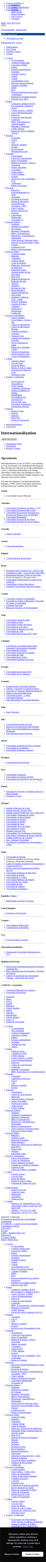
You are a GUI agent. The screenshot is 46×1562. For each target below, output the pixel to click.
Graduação (15, 1067)
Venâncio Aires (17, 1199)
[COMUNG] (23, 1226)
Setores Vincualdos (19, 1101)
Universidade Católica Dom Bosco (20, 584)
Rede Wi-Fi (16, 1147)
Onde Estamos (12, 47)
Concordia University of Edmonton (20, 599)
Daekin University (13, 534)
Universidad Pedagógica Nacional (20, 659)
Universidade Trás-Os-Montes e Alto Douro (24, 833)
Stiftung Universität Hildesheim (19, 693)
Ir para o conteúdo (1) (15, 3)
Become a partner (13, 448)
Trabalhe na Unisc (18, 1044)
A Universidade (17, 1028)
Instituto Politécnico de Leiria (18, 808)
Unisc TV (10, 1020)
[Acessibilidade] (8, 30)
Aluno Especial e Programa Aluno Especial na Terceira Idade (25, 1130)
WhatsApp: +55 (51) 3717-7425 (24, 1213)
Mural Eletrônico (18, 1142)
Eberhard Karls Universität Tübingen (21, 686)
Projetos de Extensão (19, 1104)
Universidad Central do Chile (18, 620)
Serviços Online (12, 1133)
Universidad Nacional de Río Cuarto (21, 510)
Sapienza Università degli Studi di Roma (22, 727)
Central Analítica (13, 1008)
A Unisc (9, 1026)
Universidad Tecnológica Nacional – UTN (23, 508)
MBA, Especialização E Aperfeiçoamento (28, 1072)
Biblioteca (10, 1006)
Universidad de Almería (15, 857)
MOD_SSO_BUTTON (10, 23)
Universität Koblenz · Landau (18, 695)
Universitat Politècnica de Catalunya (20, 990)
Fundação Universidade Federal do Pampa (23, 586)
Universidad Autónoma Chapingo (19, 750)
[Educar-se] (6, 1235)
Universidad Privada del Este (18, 762)
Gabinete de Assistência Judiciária (25, 1165)
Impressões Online (18, 1154)
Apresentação (16, 1092)
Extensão (10, 1090)
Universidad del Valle (15, 655)
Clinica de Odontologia (20, 1160)
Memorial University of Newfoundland (22, 608)
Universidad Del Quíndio (16, 650)
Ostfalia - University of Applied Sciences (22, 689)
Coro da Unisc (17, 1176)
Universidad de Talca (14, 622)
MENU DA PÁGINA (9, 439)
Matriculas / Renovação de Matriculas (26, 1145)
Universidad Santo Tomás (16, 657)
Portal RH (10, 997)
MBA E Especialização (20, 1119)
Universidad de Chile (14, 631)
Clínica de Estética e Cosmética (24, 1170)
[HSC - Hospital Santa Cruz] (13, 1233)
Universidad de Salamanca (17, 889)
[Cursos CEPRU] (8, 1237)
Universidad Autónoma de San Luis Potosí (23, 746)
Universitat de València (15, 886)
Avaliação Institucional (20, 1033)
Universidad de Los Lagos (16, 627)
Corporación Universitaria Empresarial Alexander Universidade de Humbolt (21, 647)
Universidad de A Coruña (16, 877)
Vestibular (15, 1113)
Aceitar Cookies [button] (32, 1554)
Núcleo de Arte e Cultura (21, 1181)
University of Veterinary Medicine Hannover (24, 691)
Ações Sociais (17, 1106)
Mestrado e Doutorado (20, 1069)
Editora (9, 1010)
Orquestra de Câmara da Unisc (23, 1183)
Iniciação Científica (19, 1085)
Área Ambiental (17, 1031)
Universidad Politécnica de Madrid (20, 880)
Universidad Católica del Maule (19, 625)
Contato (9, 54)
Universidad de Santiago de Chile (19, 629)
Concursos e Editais (19, 1035)
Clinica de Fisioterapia (20, 1158)
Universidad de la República (17, 928)
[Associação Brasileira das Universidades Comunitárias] (23, 1221)
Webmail (14, 1151)
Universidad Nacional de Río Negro (20, 519)
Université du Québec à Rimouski (19, 601)
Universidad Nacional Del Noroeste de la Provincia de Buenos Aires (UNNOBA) (22, 514)
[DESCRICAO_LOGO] (11, 43)
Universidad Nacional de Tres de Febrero (22, 522)
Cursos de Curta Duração (21, 1065)
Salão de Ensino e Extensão (22, 1099)
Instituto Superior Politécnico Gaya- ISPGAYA (25, 813)
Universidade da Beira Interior (18, 817)
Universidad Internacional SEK (18, 672)
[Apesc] (4, 1231)
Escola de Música (18, 1179)
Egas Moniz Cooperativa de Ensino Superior (24, 835)
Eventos (14, 1088)
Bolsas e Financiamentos (21, 1126)
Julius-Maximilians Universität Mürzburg (22, 700)
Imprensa (10, 1013)
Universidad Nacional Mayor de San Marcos (24, 779)
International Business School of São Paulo (23, 575)
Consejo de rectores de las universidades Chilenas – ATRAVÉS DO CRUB (22, 977)
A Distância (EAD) (19, 1053)
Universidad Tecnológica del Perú (19, 777)
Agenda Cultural (18, 1174)
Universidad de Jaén (14, 884)
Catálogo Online (18, 1138)
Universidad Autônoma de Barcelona (21, 873)
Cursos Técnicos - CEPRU (22, 1058)
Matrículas (15, 1097)
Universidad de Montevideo (17, 925)
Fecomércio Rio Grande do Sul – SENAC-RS (24, 571)
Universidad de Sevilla (15, 875)
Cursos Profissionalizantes (21, 1060)
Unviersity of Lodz (13, 796)
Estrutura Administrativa (21, 1040)
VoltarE (9, 1004)
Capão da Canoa (18, 1192)
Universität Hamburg (14, 698)
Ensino (9, 1049)
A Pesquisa (15, 1076)
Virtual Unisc (16, 1149)
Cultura (9, 1172)
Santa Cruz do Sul (18, 1190)
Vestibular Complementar (21, 1115)
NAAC (9, 1001)
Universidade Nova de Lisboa (18, 826)
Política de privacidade (15, 1022)
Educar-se (15, 1063)
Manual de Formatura (20, 1140)
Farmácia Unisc (17, 1167)
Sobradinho (16, 1197)
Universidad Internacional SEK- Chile (21, 634)
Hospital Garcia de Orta (15, 831)
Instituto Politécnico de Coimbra (19, 838)
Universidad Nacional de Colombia (20, 653)
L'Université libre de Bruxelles (18, 558)
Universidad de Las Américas (18, 674)
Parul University (12, 712)
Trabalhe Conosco (13, 51)
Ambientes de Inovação (20, 1078)
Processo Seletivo (13, 1110)
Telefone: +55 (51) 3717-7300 (23, 1210)
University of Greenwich (16, 913)
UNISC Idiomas (12, 1017)
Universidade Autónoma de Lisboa (20, 815)
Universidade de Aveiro (15, 829)
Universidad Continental (16, 775)
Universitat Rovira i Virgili (17, 882)
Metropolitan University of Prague (20, 901)
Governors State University (17, 940)
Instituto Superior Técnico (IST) (19, 810)
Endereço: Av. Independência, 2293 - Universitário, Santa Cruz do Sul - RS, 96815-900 (26, 1205)
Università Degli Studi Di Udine (19, 724)
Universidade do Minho (15, 822)
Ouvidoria (15, 1042)
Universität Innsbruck (15, 546)
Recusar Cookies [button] (11, 1554)
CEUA (14, 1081)
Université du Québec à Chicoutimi (25, 602)
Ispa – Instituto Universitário (17, 840)
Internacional (21, 30)
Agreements (11, 446)
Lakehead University (14, 605)
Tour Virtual (11, 49)
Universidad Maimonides (16, 517)
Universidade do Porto (15, 824)
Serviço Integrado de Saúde (22, 1163)
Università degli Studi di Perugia (19, 733)
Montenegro (16, 1194)
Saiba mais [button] (28, 1547)
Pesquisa (9, 1074)
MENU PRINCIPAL (9, 1240)
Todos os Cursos (18, 1051)
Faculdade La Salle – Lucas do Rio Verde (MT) (25, 573)
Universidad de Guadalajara (17, 748)
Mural (8, 999)
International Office (14, 444)
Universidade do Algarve (16, 820)
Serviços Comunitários (15, 1156)
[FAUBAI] (6, 1228)
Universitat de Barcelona (16, 992)
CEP (13, 1083)
